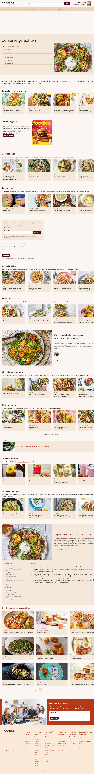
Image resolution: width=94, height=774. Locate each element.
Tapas (35, 752)
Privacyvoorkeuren (83, 748)
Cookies (81, 745)
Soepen (36, 734)
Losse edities (28, 741)
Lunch (35, 748)
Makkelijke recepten (50, 745)
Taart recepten (61, 750)
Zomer (46, 734)
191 (61, 690)
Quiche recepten (62, 743)
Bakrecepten (61, 737)
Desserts (36, 741)
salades (54, 81)
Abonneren (76, 4)
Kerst (70, 741)
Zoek (67, 3)
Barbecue (47, 737)
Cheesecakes (61, 748)
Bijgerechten (37, 743)
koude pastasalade (10, 302)
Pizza (35, 756)
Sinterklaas (72, 739)
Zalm (46, 754)
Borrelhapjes (37, 745)
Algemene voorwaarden (85, 741)
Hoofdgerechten (38, 739)
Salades (36, 750)
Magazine (27, 737)
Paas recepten (72, 734)
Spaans (47, 756)
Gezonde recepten (49, 750)
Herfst (46, 761)
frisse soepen (64, 81)
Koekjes (59, 739)
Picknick (47, 739)
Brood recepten (62, 745)
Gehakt (47, 752)
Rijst (35, 759)
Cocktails (36, 765)
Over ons (27, 734)
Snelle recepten (49, 748)
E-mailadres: (7, 230)
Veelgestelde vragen (84, 737)
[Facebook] (7, 751)
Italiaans (47, 759)
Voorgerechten (38, 737)
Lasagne (36, 761)
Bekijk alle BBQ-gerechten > (51, 434)
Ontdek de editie (8, 135)
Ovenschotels (37, 763)
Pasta (35, 754)
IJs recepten (61, 734)
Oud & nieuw (72, 743)
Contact (81, 739)
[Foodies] (11, 4)
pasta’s (62, 269)
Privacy (81, 743)
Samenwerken (28, 743)
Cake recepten (61, 741)
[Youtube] (13, 751)
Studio (26, 745)
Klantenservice (82, 734)
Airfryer (47, 741)
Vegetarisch (48, 743)
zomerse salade (9, 157)
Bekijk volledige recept (61, 549)
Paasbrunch (72, 737)
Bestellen (83, 4)
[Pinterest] (10, 751)
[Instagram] (3, 751)
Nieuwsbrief (28, 748)
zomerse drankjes (23, 462)
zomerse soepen (53, 191)
